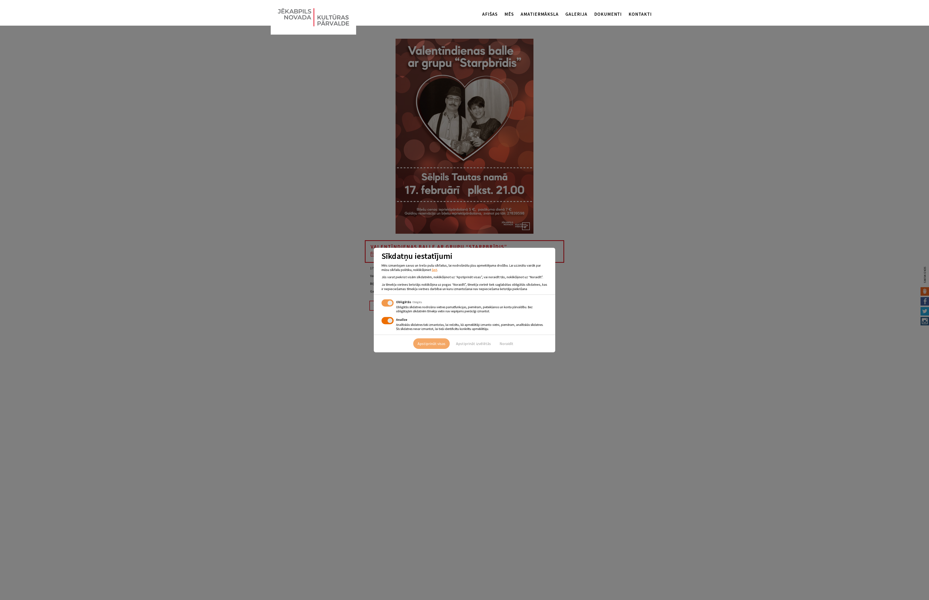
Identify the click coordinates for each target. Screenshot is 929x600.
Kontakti (640, 14)
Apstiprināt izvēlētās (473, 343)
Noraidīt (506, 343)
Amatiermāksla (540, 14)
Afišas (490, 14)
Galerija (576, 14)
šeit (434, 270)
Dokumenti (608, 14)
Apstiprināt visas (431, 343)
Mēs (509, 14)
